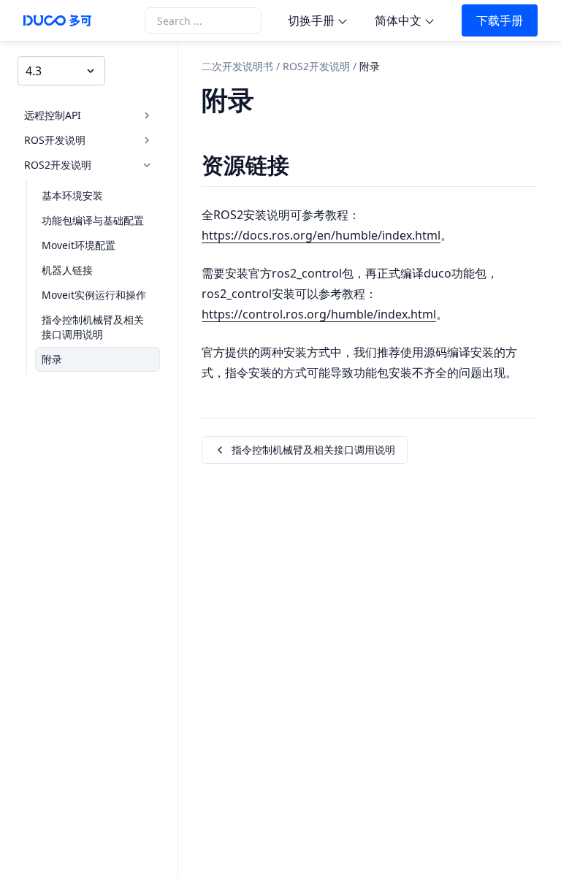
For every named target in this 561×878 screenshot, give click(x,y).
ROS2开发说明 (57, 165)
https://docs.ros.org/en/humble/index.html (321, 235)
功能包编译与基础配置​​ (93, 220)
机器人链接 (67, 270)
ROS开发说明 (54, 140)
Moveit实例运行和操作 (94, 295)
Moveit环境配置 (78, 245)
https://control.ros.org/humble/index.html (319, 314)
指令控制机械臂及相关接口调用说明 (93, 327)
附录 (52, 359)
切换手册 (311, 20)
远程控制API (52, 115)
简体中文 (398, 20)
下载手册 (499, 20)
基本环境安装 (72, 195)
